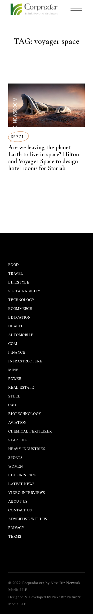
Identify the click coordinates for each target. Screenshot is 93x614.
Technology (21, 299)
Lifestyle (18, 282)
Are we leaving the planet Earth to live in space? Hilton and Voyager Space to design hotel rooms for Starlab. (43, 158)
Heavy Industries (26, 448)
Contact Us (20, 510)
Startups (17, 439)
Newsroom (15, 110)
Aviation (17, 422)
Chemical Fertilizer (30, 431)
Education (19, 317)
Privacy (16, 527)
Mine (13, 369)
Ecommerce (20, 308)
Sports (15, 457)
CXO (12, 404)
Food (13, 264)
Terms (14, 536)
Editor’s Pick (22, 474)
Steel (14, 396)
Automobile (21, 334)
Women (15, 466)
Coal (13, 343)
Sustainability (24, 290)
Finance (16, 352)
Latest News (15, 140)
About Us (17, 501)
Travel (22, 145)
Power (14, 378)
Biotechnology (24, 413)
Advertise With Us (27, 518)
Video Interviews (26, 492)
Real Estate (21, 387)
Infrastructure (25, 361)
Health (16, 325)
